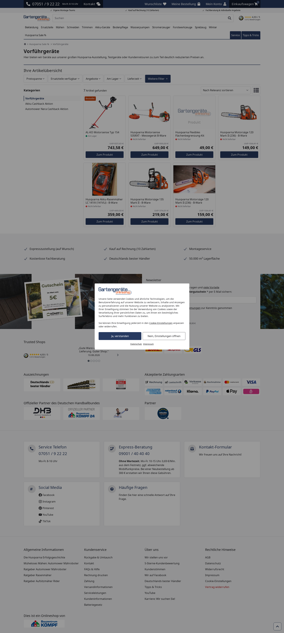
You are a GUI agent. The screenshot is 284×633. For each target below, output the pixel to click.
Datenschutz (136, 344)
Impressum (148, 344)
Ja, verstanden (120, 336)
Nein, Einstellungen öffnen (164, 336)
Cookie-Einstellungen (161, 323)
